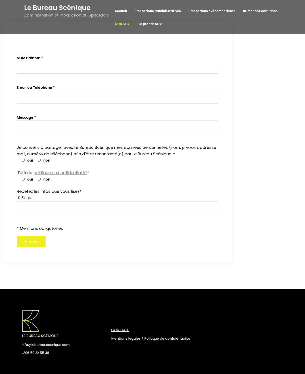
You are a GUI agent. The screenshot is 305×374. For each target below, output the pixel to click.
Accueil (121, 11)
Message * (26, 117)
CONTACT (123, 24)
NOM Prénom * (30, 57)
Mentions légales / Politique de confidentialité (150, 338)
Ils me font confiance (260, 11)
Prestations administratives (157, 11)
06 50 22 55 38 (37, 352)
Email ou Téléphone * (36, 87)
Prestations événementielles (212, 11)
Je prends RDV (150, 24)
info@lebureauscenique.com (46, 344)
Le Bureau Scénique (57, 7)
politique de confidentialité (60, 172)
